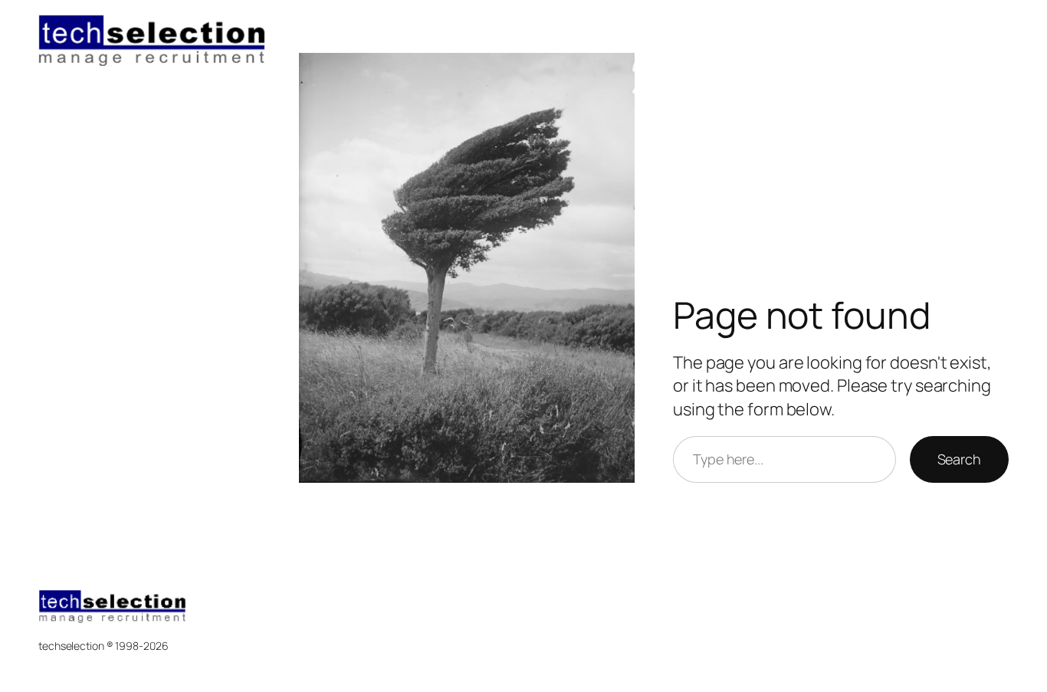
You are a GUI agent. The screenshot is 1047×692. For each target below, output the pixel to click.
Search (959, 459)
